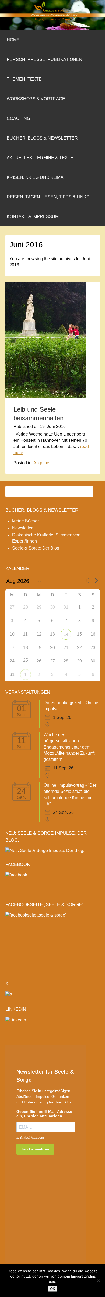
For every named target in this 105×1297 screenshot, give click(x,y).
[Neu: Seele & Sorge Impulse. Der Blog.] (44, 850)
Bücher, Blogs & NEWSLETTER (42, 138)
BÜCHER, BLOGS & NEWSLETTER (41, 510)
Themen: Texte (24, 79)
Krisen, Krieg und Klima (35, 177)
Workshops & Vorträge (36, 99)
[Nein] (98, 1280)
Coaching (18, 118)
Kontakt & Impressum (33, 216)
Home (13, 40)
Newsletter (22, 528)
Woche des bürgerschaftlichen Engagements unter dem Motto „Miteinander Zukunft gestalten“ (69, 747)
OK (52, 1289)
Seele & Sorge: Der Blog (35, 548)
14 (66, 634)
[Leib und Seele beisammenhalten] (45, 396)
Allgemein (43, 463)
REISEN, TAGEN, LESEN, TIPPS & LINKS (48, 197)
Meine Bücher (25, 521)
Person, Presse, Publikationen (44, 59)
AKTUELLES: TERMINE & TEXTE (40, 157)
